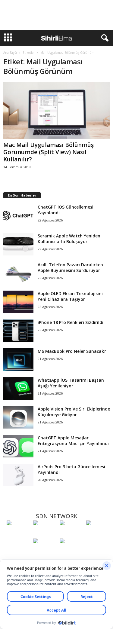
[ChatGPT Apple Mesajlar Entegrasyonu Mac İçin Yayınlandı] (18, 446)
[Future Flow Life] (71, 552)
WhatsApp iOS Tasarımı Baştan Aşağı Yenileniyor (71, 383)
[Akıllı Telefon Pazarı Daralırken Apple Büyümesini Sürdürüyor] (18, 273)
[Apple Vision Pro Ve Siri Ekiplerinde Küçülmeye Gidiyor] (18, 417)
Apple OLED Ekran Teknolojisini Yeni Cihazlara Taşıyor (70, 296)
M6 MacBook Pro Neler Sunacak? (72, 351)
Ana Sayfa (10, 52)
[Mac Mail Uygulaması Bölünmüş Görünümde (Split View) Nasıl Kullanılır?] (56, 110)
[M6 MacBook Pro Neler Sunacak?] (18, 359)
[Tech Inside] (98, 534)
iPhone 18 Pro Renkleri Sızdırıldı (70, 322)
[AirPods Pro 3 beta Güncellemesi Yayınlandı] (18, 475)
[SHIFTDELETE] (18, 534)
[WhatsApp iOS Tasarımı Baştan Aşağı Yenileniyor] (18, 388)
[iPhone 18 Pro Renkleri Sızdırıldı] (18, 330)
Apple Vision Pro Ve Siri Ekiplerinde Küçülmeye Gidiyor (74, 411)
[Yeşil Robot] (71, 534)
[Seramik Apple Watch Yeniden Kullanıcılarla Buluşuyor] (18, 244)
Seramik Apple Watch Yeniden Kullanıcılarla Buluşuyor (69, 238)
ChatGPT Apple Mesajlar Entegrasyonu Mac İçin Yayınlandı (73, 440)
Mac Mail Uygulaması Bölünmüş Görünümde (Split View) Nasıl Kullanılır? (48, 152)
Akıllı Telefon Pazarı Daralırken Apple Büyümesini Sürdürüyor (70, 267)
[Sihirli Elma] (45, 534)
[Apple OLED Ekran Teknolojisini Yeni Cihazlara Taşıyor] (18, 302)
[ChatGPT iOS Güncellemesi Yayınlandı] (18, 215)
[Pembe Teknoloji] (45, 552)
